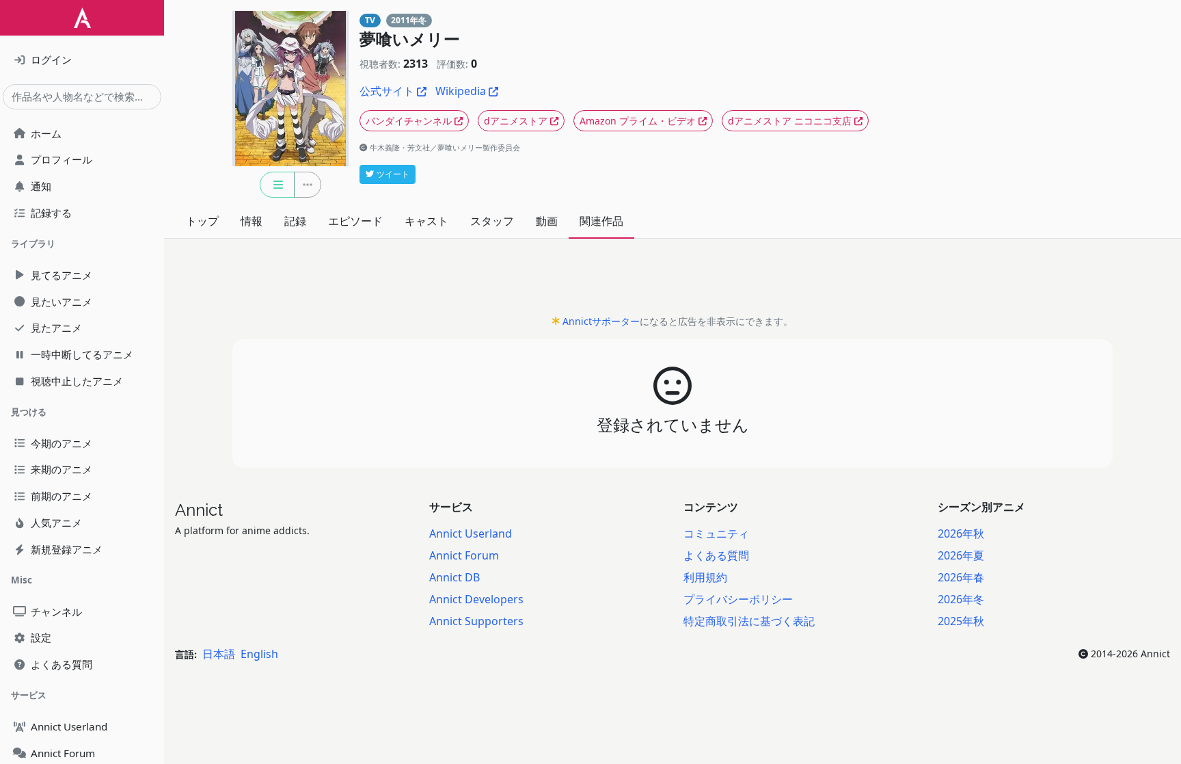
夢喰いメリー (409, 39)
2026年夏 (961, 555)
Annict (199, 510)
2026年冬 (961, 599)
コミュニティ (716, 533)
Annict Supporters (476, 621)
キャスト (426, 220)
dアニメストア (515, 120)
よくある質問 (716, 555)
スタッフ (492, 220)
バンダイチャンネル (409, 120)
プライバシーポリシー (738, 599)
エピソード (355, 220)
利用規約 (705, 577)
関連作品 (601, 220)
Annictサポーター (601, 321)
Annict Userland (470, 533)
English (259, 653)
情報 (251, 220)
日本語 (218, 653)
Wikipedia (460, 90)
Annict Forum (464, 555)
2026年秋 (961, 533)
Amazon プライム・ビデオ (638, 120)
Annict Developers (476, 599)
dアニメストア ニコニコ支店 (790, 120)
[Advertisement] (672, 280)
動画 (547, 220)
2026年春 (961, 577)
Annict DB (454, 577)
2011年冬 (408, 20)
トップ (202, 220)
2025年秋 (961, 621)
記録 (295, 220)
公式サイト (386, 90)
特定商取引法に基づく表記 (749, 621)
